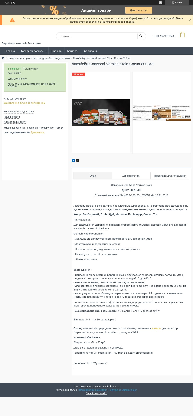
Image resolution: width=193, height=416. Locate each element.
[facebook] (73, 161)
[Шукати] (140, 36)
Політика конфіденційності (123, 390)
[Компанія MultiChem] (16, 33)
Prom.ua (114, 386)
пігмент (156, 328)
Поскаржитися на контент (93, 390)
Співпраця (90, 50)
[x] (77, 161)
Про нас (56, 50)
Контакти (72, 50)
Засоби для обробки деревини (51, 58)
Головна (10, 50)
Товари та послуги (32, 50)
